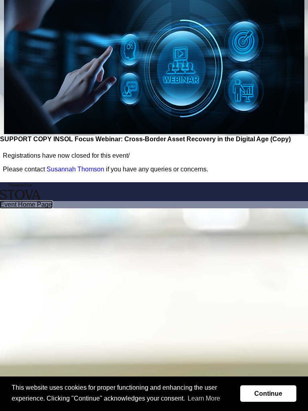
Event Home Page (26, 204)
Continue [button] (268, 393)
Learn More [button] (204, 398)
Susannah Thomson (75, 169)
